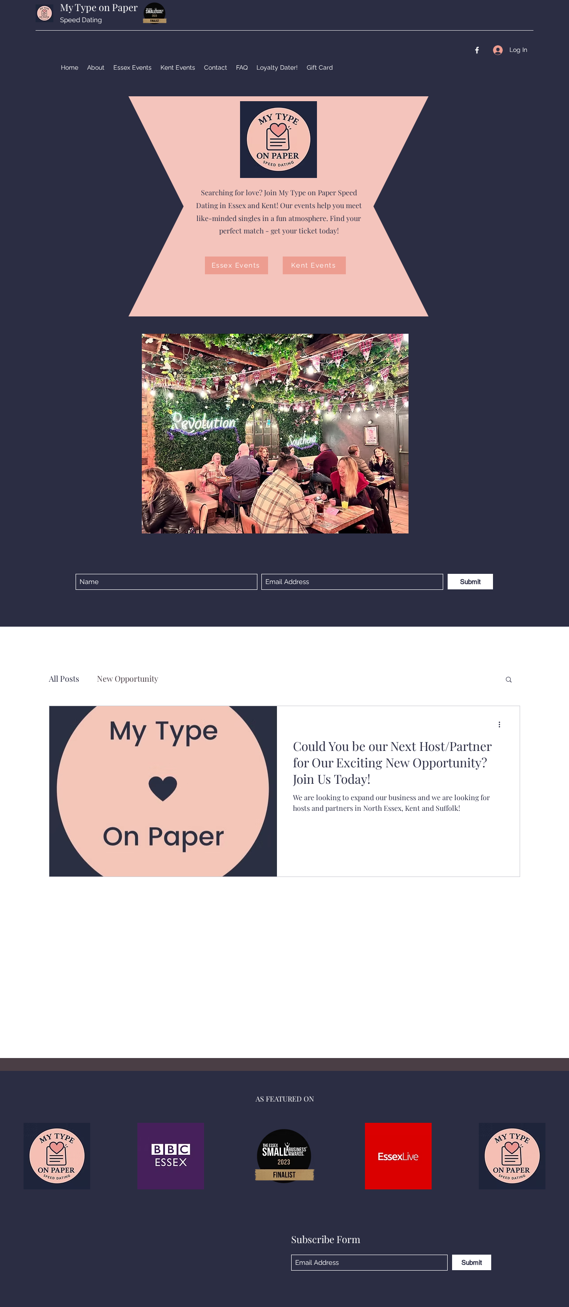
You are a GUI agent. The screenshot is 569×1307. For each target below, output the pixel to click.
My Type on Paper (99, 7)
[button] (509, 680)
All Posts (64, 678)
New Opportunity (127, 678)
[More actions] (502, 724)
